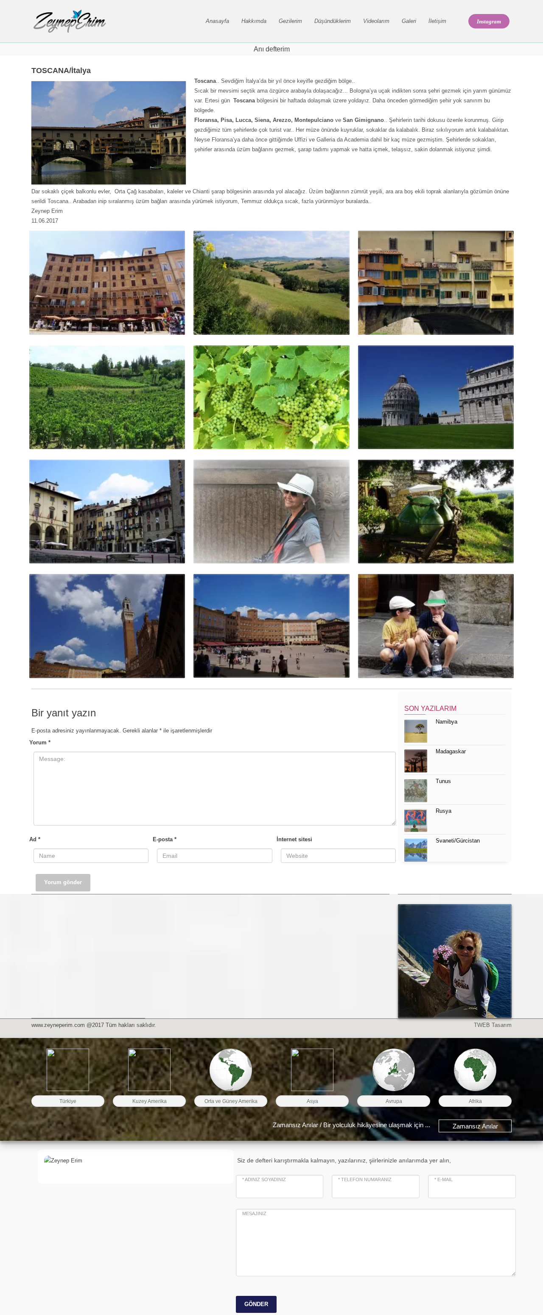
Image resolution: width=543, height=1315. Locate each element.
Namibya (446, 721)
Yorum (39, 742)
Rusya (443, 811)
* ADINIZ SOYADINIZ (264, 1179)
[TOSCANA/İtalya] (107, 282)
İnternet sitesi (294, 839)
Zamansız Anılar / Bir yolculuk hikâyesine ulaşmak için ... (351, 1124)
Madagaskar (451, 751)
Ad (34, 839)
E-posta (164, 839)
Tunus (443, 781)
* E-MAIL (443, 1179)
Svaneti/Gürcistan (458, 840)
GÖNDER (256, 1304)
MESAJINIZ (254, 1213)
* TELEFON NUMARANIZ (365, 1179)
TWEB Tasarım (493, 1025)
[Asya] (312, 1070)
